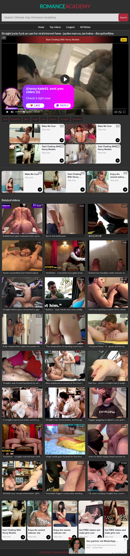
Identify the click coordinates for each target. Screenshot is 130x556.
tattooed (76, 119)
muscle (53, 119)
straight (64, 119)
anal (5, 119)
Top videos (55, 27)
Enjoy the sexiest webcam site (118, 176)
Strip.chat (46, 129)
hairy (26, 119)
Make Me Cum (49, 126)
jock (44, 119)
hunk (35, 119)
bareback (15, 119)
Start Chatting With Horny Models (62, 39)
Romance (65, 6)
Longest (70, 27)
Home (41, 27)
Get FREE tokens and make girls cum (90, 531)
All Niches (85, 27)
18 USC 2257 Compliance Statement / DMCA (60, 552)
